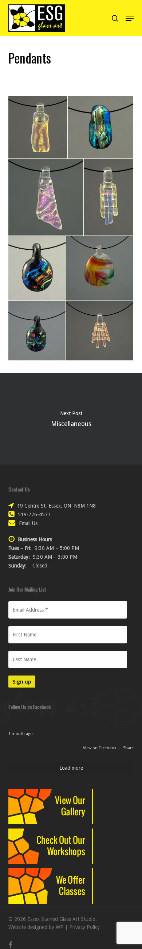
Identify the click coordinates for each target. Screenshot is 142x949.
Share (128, 748)
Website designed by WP (35, 927)
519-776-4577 (34, 514)
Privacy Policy (84, 927)
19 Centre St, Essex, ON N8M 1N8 (56, 506)
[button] (130, 18)
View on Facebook (100, 748)
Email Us (28, 523)
